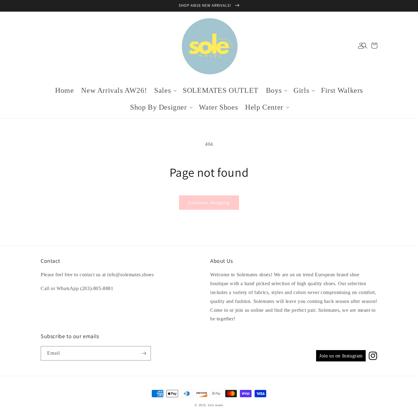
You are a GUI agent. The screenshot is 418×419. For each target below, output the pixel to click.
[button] (364, 45)
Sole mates (215, 405)
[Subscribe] (144, 353)
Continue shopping (209, 202)
